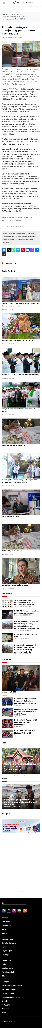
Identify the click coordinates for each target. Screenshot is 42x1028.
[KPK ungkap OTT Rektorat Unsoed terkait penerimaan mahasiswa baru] (21, 571)
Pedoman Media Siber (11, 997)
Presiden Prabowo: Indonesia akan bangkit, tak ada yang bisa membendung (20, 373)
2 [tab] (18, 776)
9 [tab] (33, 811)
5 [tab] (28, 776)
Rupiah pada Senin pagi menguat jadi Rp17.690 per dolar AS (18, 549)
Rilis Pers (5, 976)
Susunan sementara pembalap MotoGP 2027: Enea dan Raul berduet (24, 602)
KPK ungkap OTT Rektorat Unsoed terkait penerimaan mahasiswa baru (21, 584)
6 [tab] (23, 811)
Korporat (5, 1009)
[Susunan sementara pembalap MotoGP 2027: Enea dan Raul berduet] (7, 603)
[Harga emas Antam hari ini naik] (7, 638)
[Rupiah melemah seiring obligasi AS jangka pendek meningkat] (21, 431)
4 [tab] (24, 776)
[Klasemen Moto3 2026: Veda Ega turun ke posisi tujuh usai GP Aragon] (7, 712)
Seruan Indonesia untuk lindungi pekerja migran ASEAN (17, 882)
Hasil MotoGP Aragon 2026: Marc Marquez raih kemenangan (25, 722)
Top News (6, 659)
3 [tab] (21, 776)
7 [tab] (26, 811)
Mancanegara (7, 939)
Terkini (5, 918)
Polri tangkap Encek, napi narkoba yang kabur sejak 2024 (20, 690)
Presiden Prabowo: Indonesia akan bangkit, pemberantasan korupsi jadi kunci (18, 408)
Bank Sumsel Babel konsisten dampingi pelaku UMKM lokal (19, 515)
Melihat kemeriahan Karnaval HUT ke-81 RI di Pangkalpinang (20, 766)
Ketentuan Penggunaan (12, 985)
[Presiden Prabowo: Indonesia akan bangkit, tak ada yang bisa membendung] (21, 360)
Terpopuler (7, 593)
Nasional (17, 15)
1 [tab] (14, 776)
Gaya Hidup (6, 960)
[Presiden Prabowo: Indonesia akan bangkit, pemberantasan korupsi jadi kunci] (21, 394)
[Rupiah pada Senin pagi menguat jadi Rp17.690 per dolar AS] (21, 536)
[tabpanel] (21, 761)
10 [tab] (36, 811)
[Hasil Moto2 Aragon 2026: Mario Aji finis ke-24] (7, 734)
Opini (4, 964)
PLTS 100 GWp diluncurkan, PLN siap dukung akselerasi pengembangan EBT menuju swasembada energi (19, 479)
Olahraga (5, 955)
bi (15, 263)
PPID (4, 1013)
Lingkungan (7, 951)
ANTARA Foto (7, 1005)
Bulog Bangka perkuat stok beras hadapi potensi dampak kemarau (20, 802)
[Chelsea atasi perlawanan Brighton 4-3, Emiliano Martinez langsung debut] (7, 702)
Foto (4, 743)
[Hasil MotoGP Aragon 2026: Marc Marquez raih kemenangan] (7, 723)
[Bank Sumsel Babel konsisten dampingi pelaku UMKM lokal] (21, 502)
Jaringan (5, 982)
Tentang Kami (8, 993)
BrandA (5, 1001)
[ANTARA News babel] (23, 3)
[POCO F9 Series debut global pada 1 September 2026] (7, 614)
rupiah (9, 263)
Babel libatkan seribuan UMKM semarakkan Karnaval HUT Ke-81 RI (17, 339)
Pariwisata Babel (9, 972)
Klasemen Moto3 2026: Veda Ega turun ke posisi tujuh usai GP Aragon (26, 711)
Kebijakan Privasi (9, 989)
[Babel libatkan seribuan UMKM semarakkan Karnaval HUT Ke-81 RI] (21, 326)
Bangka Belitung (9, 943)
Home (8, 15)
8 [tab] (29, 811)
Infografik (6, 814)
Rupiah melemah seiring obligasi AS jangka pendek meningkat (18, 444)
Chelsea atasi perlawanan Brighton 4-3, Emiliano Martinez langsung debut (25, 701)
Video (4, 778)
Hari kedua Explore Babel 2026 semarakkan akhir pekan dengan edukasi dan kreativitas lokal (20, 303)
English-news (7, 968)
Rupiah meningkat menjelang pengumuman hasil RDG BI (15, 18)
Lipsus (4, 947)
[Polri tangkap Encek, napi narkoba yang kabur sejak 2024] (21, 678)
